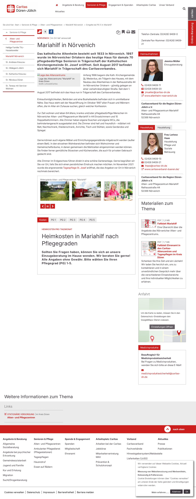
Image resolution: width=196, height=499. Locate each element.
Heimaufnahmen (149, 54)
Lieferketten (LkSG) (137, 458)
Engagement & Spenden (121, 5)
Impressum (49, 492)
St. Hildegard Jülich (15, 68)
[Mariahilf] (54, 191)
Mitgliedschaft (72, 448)
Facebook (51, 31)
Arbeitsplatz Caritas (146, 5)
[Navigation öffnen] (6, 39)
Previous (42, 206)
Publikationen (165, 448)
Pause (47, 206)
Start (57, 5)
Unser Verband (166, 5)
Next (52, 206)
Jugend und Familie (13, 465)
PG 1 (53, 219)
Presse (161, 443)
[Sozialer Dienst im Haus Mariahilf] (118, 191)
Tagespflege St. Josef (75, 167)
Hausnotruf (40, 461)
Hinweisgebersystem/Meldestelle (144, 453)
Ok (187, 491)
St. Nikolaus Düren (14, 80)
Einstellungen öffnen (162, 326)
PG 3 (72, 219)
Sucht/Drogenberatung (15, 480)
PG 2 (62, 219)
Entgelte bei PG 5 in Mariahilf (99, 25)
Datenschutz (33, 492)
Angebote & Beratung (73, 5)
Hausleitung (146, 127)
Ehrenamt (70, 453)
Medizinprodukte (149, 347)
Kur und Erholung (12, 470)
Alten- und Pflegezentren (51, 25)
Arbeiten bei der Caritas (108, 443)
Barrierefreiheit (66, 492)
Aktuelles (60, 11)
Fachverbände (134, 448)
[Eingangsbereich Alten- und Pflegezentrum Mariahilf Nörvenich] (86, 191)
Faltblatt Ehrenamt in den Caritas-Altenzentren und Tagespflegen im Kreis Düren (169, 251)
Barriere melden (85, 492)
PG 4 (82, 219)
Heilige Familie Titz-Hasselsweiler (15, 48)
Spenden (69, 443)
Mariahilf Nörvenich (75, 25)
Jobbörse (101, 448)
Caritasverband (135, 443)
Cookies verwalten (14, 492)
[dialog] (164, 478)
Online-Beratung (192, 33)
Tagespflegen (41, 457)
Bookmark (123, 31)
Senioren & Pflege (96, 5)
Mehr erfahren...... (160, 492)
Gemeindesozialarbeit (14, 460)
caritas (192, 13)
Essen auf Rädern (43, 466)
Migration (8, 475)
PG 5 (92, 219)
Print (128, 31)
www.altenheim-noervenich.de (160, 95)
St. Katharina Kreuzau (16, 74)
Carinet (39, 31)
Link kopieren (118, 31)
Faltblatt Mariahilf (167, 223)
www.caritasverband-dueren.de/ (161, 169)
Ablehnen (176, 491)
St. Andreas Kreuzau (15, 62)
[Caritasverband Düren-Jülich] (27, 8)
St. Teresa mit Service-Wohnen (16, 87)
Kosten (42, 219)
